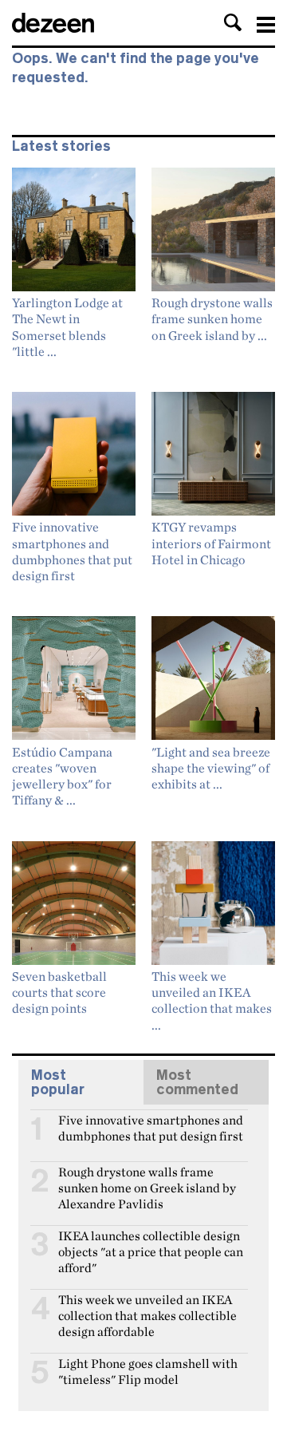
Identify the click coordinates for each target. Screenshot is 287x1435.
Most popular (58, 1082)
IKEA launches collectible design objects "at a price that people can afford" (150, 1242)
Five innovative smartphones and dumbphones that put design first (150, 1127)
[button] (233, 22)
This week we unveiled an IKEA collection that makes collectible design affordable (147, 1306)
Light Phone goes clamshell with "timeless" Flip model (148, 1370)
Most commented (197, 1082)
